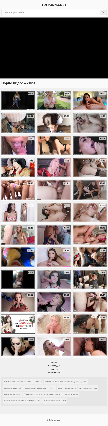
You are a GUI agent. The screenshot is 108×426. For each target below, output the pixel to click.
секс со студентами (67, 388)
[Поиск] (103, 12)
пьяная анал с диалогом (55, 400)
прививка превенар (88, 388)
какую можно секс (12, 394)
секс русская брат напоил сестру (40, 388)
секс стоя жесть (71, 394)
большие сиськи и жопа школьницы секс (42, 394)
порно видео (54, 365)
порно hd (54, 369)
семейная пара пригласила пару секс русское (66, 381)
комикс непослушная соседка (17, 381)
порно (54, 362)
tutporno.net (54, 5)
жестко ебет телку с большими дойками (22, 400)
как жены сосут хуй (12, 388)
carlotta (38, 381)
